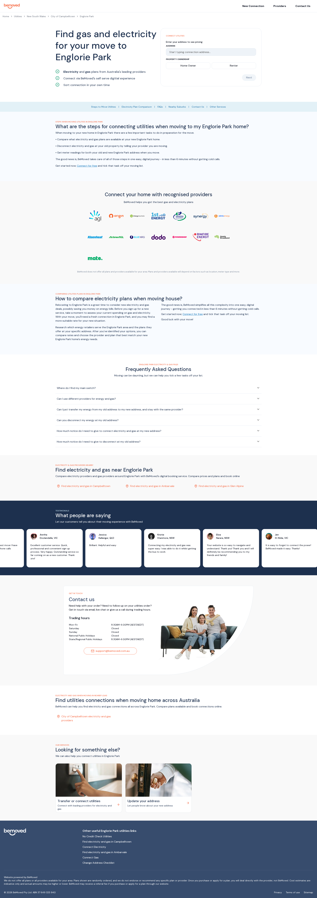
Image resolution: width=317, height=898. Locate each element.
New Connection (253, 6)
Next (249, 77)
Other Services (218, 106)
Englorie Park (87, 16)
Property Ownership (177, 59)
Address (170, 46)
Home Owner (188, 65)
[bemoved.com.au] (40, 832)
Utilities (18, 16)
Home (6, 16)
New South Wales (36, 16)
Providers (279, 6)
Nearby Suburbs (177, 106)
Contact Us (302, 6)
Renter (234, 65)
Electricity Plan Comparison (137, 106)
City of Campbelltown (63, 16)
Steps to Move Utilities (103, 106)
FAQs (160, 106)
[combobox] (209, 52)
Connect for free (87, 165)
